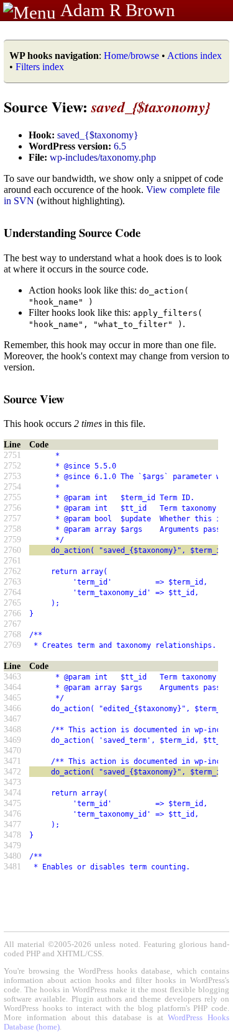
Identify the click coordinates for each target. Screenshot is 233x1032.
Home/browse (131, 55)
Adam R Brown (117, 10)
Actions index (194, 55)
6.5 (120, 146)
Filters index (40, 66)
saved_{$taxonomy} (98, 135)
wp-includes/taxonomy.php (103, 157)
